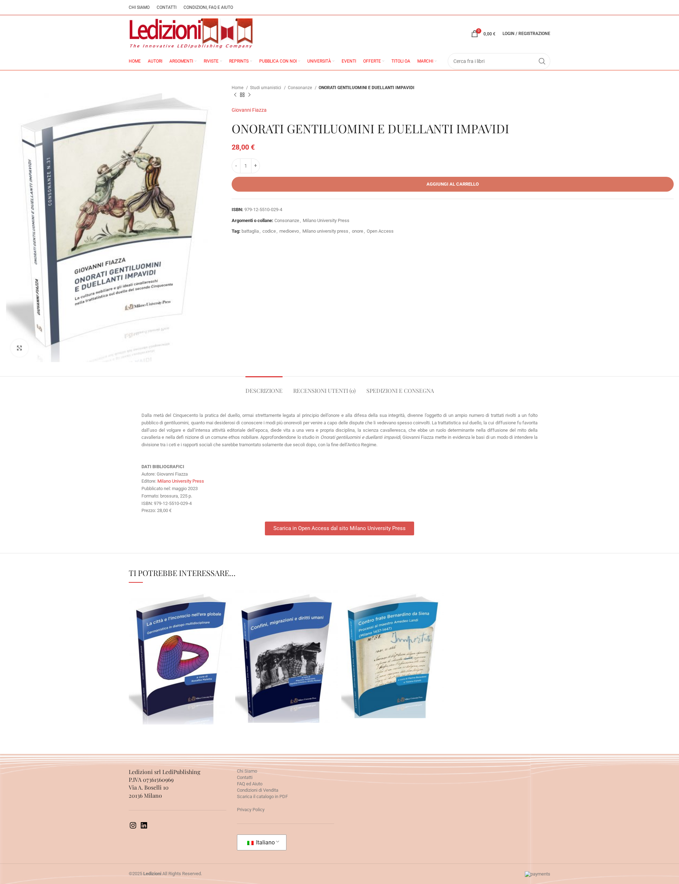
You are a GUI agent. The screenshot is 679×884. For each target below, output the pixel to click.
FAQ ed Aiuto (249, 783)
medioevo (289, 231)
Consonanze (300, 87)
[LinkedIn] (144, 828)
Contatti (245, 777)
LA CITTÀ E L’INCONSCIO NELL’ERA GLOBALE (180, 639)
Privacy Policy (251, 809)
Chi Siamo (247, 771)
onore (357, 231)
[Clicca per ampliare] (19, 348)
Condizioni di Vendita (257, 790)
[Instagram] (133, 828)
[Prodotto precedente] (235, 95)
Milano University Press (326, 220)
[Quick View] (148, 685)
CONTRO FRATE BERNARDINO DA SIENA (392, 636)
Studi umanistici (266, 87)
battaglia (250, 231)
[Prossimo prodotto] (249, 95)
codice (269, 231)
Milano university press (325, 231)
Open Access (380, 231)
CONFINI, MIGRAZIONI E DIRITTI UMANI (286, 638)
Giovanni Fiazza (249, 110)
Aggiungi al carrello (452, 184)
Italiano (265, 842)
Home (238, 87)
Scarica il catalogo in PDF (262, 796)
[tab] (264, 387)
